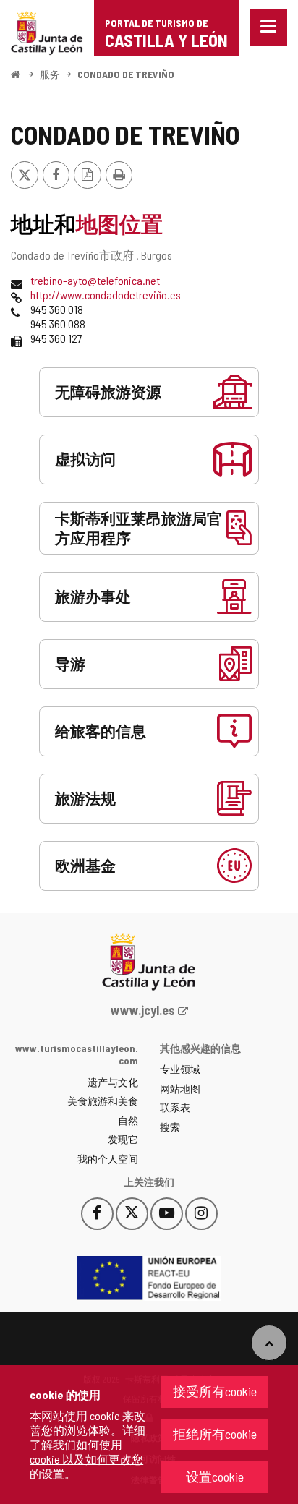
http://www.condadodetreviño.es (105, 295)
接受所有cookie (215, 1391)
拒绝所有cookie (215, 1434)
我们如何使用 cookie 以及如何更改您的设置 (86, 1458)
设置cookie (215, 1476)
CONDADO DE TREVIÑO (125, 74)
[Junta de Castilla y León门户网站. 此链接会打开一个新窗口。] (47, 31)
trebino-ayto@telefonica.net (95, 280)
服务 (50, 74)
